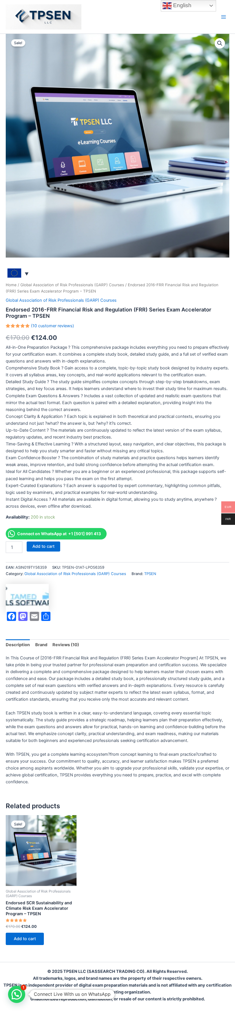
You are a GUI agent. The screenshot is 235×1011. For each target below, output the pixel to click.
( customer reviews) (52, 325)
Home (11, 285)
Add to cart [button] (25, 938)
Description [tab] (18, 644)
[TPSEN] (27, 598)
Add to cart (43, 546)
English (181, 5)
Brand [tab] (41, 644)
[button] (220, 43)
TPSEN (150, 573)
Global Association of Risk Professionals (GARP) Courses (72, 285)
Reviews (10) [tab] (65, 644)
